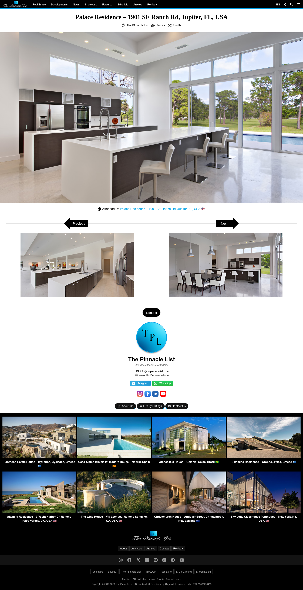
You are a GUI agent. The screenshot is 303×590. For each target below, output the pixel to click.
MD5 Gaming (184, 571)
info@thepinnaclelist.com (154, 371)
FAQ (134, 578)
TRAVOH (151, 571)
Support (170, 578)
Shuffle (177, 25)
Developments (59, 4)
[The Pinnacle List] (151, 536)
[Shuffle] (285, 4)
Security (160, 578)
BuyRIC (112, 571)
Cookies (126, 578)
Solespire (97, 571)
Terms (178, 578)
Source (160, 25)
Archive (150, 548)
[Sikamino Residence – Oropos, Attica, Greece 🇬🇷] (264, 457)
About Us (127, 406)
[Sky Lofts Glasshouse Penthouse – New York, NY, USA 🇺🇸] (264, 511)
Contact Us (179, 406)
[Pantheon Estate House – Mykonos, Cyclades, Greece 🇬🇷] (39, 457)
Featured (107, 4)
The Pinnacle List (137, 25)
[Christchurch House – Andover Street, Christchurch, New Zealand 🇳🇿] (189, 511)
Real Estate (39, 4)
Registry (152, 4)
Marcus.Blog (203, 571)
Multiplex (141, 578)
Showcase (91, 4)
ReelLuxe (166, 571)
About (123, 548)
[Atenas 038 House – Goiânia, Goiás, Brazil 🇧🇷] (189, 457)
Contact (164, 548)
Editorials (123, 4)
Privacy (151, 578)
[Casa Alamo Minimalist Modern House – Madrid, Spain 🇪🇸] (114, 457)
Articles (137, 4)
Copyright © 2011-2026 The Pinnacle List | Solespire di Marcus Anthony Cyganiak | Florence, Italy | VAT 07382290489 (151, 584)
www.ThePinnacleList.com (154, 375)
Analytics (136, 548)
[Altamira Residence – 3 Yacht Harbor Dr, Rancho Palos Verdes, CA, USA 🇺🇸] (39, 511)
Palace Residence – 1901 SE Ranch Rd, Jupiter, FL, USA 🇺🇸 (162, 208)
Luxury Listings (152, 406)
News (76, 4)
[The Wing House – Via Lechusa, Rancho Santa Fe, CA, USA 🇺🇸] (114, 511)
